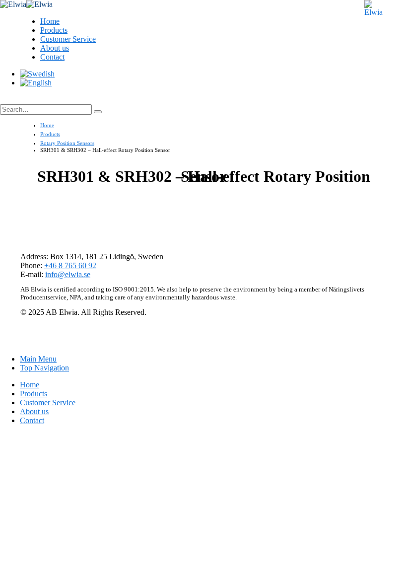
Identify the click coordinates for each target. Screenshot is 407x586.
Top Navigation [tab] (44, 368)
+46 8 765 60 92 (70, 265)
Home (50, 21)
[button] (10, 100)
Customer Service (68, 39)
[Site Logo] (26, 4)
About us (54, 48)
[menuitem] (37, 74)
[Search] (98, 111)
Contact (52, 57)
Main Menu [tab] (38, 359)
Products (54, 30)
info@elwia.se (67, 274)
